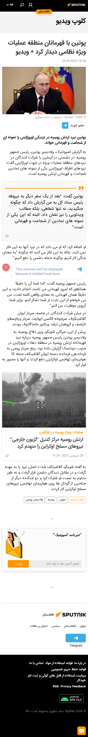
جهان (63, 499)
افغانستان (70, 626)
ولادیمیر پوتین (34, 499)
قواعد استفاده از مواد (59, 663)
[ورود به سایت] (30, 4)
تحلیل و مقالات (39, 626)
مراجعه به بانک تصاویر (48, 117)
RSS (56, 687)
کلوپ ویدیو (77, 499)
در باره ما (80, 663)
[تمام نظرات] (81, 730)
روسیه (51, 499)
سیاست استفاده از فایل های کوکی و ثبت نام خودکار (57, 678)
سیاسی (56, 626)
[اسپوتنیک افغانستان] (77, 7)
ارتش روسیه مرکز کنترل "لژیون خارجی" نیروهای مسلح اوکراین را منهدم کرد (46, 443)
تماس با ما (36, 663)
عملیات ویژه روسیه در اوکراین (61, 432)
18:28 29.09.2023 (74, 61)
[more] (7, 235)
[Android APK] (71, 699)
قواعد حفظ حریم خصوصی (68, 669)
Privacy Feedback (73, 687)
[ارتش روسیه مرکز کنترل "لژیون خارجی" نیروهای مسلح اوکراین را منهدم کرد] (44, 400)
